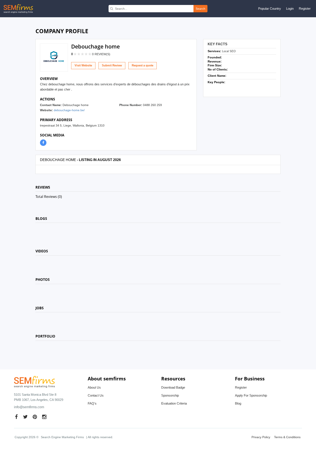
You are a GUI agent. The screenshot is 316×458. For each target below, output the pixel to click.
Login (290, 8)
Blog (238, 403)
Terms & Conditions (287, 437)
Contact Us (96, 395)
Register (305, 8)
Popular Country (269, 8)
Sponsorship (170, 395)
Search (200, 8)
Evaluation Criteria (174, 403)
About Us (94, 387)
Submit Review (112, 65)
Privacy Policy (261, 437)
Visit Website (83, 65)
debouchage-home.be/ (69, 110)
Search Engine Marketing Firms (62, 437)
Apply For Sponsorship (251, 395)
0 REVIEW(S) (101, 54)
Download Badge (173, 387)
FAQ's (92, 403)
